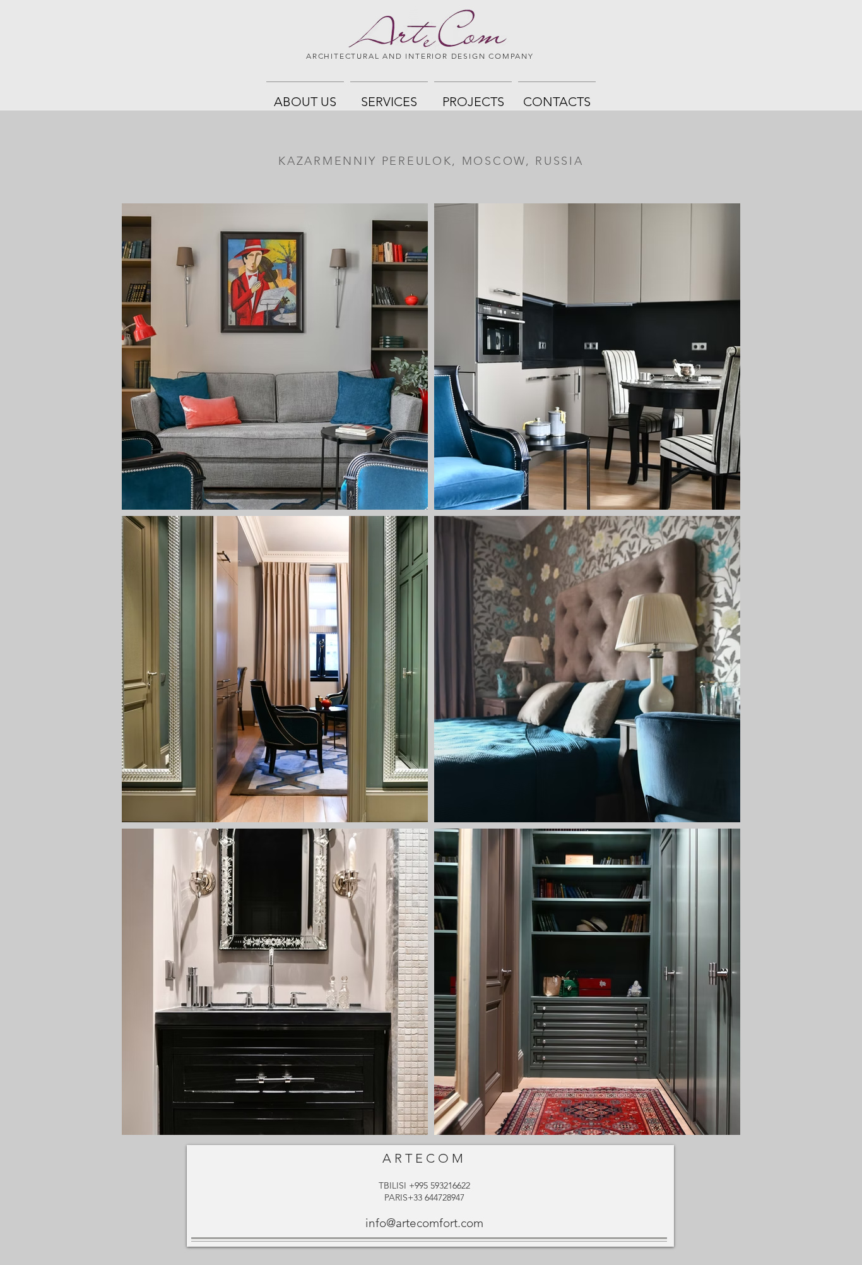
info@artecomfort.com (424, 1223)
